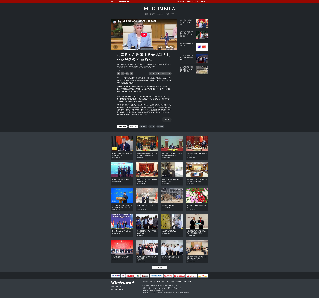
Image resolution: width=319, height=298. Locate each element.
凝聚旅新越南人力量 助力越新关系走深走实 (146, 258)
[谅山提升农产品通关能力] (172, 221)
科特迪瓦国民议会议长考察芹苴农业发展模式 (147, 232)
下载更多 (159, 267)
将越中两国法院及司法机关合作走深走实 (147, 206)
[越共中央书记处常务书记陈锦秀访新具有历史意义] (172, 169)
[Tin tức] (130, 276)
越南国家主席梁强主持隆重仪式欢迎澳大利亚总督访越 (186, 34)
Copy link (131, 73)
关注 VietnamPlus (155, 73)
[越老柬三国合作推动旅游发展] (122, 169)
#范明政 (151, 126)
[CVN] (168, 276)
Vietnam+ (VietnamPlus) (124, 1)
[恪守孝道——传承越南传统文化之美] (197, 195)
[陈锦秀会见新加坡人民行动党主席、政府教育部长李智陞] (197, 221)
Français (188, 1)
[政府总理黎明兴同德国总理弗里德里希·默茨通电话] (122, 143)
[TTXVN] (116, 276)
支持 (163, 282)
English (182, 1)
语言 (167, 282)
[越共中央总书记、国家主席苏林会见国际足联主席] (147, 169)
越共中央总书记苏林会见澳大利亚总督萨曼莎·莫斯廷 (186, 22)
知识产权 (145, 282)
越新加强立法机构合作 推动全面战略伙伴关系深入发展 (196, 258)
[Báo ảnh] (191, 276)
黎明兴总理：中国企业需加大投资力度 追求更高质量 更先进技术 (122, 206)
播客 (172, 14)
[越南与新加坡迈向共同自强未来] (122, 221)
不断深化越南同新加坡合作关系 (121, 257)
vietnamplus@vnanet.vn (156, 290)
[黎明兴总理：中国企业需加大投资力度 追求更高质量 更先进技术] (122, 195)
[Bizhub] (145, 276)
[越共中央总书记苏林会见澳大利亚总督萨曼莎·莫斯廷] (202, 23)
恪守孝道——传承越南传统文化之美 (197, 206)
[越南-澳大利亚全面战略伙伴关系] (202, 47)
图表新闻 (152, 14)
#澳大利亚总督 (122, 126)
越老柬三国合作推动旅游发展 (120, 179)
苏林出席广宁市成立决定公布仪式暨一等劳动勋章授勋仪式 (172, 154)
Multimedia (159, 8)
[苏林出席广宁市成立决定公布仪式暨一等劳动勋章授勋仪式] (172, 143)
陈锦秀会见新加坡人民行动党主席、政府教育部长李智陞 (196, 232)
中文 (198, 1)
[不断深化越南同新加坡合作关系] (122, 247)
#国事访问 (160, 126)
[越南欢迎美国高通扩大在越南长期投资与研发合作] (197, 143)
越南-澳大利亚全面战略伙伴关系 (187, 44)
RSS (158, 282)
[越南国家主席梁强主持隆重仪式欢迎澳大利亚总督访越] (202, 35)
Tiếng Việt (176, 1)
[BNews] (138, 276)
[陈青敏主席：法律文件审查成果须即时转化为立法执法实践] (197, 169)
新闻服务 (178, 282)
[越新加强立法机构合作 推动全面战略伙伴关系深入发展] (197, 247)
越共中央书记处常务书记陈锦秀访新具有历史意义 (172, 180)
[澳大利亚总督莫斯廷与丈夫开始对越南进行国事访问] (202, 58)
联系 (189, 282)
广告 (185, 282)
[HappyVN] (202, 276)
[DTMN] (179, 276)
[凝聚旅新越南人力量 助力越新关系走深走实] (147, 247)
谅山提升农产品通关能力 (169, 231)
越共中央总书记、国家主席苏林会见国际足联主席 (147, 180)
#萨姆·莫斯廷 (133, 126)
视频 (167, 14)
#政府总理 (143, 126)
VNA (172, 282)
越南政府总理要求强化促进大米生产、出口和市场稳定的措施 (186, 69)
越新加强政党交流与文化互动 (170, 257)
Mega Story (160, 14)
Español (194, 1)
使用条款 (152, 282)
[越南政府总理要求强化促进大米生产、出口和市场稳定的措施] (202, 70)
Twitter (123, 73)
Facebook (118, 73)
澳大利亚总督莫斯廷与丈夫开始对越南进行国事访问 (186, 57)
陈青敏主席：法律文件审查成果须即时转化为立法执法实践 (197, 180)
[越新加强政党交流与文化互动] (172, 247)
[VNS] (156, 276)
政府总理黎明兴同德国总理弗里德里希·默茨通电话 (122, 154)
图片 (146, 14)
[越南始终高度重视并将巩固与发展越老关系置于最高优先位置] (147, 143)
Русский (203, 1)
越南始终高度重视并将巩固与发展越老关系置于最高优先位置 (147, 154)
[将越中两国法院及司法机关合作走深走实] (147, 195)
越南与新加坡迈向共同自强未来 (121, 231)
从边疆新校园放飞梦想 (168, 205)
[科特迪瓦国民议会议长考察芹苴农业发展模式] (147, 221)
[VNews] (123, 276)
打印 (127, 73)
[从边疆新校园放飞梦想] (172, 195)
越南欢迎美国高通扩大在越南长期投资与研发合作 (197, 154)
